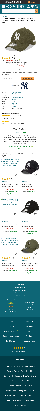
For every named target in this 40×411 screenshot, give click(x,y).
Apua (11, 321)
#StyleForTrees (10, 331)
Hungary (11, 386)
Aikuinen (14, 96)
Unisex (14, 99)
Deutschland (17, 376)
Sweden (8, 400)
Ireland (18, 386)
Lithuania (8, 391)
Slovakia (24, 395)
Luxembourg (18, 391)
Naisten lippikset (20, 293)
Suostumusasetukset (11, 336)
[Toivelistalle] (15, 175)
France (16, 381)
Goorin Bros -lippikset (20, 290)
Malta (26, 391)
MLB (13, 101)
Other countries (20, 405)
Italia (24, 386)
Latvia (30, 386)
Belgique (16, 366)
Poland (32, 391)
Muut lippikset (16, 92)
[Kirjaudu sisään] (29, 6)
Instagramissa (29, 341)
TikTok (29, 331)
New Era (4, 16)
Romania (16, 395)
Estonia (33, 376)
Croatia (10, 371)
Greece (30, 381)
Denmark (7, 376)
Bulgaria (24, 366)
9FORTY (14, 105)
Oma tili (11, 326)
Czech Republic (27, 371)
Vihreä (14, 106)
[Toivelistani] (32, 6)
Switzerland (17, 400)
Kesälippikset (20, 284)
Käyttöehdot (10, 341)
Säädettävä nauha (17, 97)
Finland (10, 381)
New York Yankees (18, 94)
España (26, 376)
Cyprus (16, 371)
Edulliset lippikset (20, 287)
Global (23, 381)
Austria (9, 366)
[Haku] (36, 11)
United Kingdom (29, 400)
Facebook (29, 336)
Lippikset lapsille (20, 295)
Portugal (8, 395)
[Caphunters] (12, 6)
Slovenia (32, 395)
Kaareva (14, 103)
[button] (14, 55)
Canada (32, 366)
